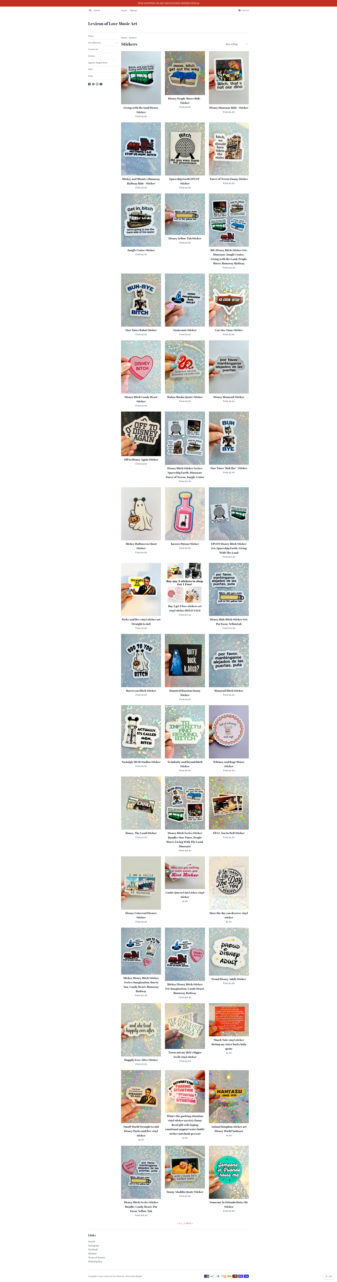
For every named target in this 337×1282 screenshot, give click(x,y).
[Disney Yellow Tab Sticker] (185, 214)
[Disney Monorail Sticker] (229, 366)
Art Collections (102, 42)
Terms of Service (96, 1257)
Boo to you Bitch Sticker (141, 690)
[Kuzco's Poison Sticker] (185, 513)
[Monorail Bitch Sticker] (229, 660)
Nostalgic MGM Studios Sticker (141, 762)
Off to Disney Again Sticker (141, 459)
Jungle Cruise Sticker (141, 250)
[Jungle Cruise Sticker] (141, 220)
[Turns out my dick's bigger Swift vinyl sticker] (185, 1026)
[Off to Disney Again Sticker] (141, 434)
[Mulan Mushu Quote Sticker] (185, 366)
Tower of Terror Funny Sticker (229, 179)
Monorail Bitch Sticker (228, 690)
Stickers (91, 56)
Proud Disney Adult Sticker (229, 979)
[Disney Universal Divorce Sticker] (141, 882)
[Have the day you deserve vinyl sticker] (229, 882)
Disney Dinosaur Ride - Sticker (228, 107)
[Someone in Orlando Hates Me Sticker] (229, 1172)
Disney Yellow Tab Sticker (184, 238)
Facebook (93, 1249)
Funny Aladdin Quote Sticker (185, 1192)
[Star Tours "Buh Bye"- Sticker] (229, 438)
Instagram (93, 1245)
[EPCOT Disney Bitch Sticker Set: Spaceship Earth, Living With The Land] (229, 513)
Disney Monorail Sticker (228, 397)
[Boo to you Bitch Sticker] (141, 660)
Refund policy (95, 1261)
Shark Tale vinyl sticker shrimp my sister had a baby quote (229, 1044)
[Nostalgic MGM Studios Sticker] (141, 731)
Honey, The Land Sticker (141, 833)
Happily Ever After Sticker (141, 1060)
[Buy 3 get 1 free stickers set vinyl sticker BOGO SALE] (185, 583)
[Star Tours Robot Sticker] (141, 300)
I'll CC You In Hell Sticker (229, 833)
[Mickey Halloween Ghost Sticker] (141, 513)
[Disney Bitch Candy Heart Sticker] (141, 366)
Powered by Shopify (134, 1276)
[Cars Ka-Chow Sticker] (229, 300)
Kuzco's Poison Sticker (185, 544)
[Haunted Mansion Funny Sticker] (185, 660)
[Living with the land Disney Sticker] (141, 77)
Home (90, 36)
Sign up (133, 10)
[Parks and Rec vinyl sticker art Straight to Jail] (141, 589)
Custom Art (93, 49)
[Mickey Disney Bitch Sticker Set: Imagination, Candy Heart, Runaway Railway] (185, 954)
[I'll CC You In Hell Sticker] (229, 803)
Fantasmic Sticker (185, 330)
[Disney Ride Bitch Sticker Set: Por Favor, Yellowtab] (229, 589)
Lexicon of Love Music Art (112, 23)
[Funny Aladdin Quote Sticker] (185, 1167)
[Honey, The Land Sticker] (141, 803)
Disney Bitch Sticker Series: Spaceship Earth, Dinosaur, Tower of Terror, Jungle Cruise (184, 472)
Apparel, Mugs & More (97, 62)
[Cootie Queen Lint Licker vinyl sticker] (185, 872)
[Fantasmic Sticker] (185, 300)
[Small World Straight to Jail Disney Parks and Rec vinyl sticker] (141, 1096)
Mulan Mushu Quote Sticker (185, 397)
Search (91, 1241)
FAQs (90, 76)
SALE (90, 69)
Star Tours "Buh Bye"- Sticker (228, 468)
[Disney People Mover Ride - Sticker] (185, 73)
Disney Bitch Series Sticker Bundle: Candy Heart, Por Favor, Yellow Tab (141, 1206)
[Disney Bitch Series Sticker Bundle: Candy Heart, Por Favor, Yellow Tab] (141, 1172)
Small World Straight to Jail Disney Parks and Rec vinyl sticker (141, 1131)
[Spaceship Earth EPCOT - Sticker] (185, 148)
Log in (124, 10)
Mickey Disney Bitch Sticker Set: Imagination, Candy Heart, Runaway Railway (185, 988)
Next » (189, 1223)
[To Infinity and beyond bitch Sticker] (185, 731)
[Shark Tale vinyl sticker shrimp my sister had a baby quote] (229, 1019)
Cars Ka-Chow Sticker (229, 330)
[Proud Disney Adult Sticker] (229, 952)
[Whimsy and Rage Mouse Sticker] (229, 731)
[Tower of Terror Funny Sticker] (229, 148)
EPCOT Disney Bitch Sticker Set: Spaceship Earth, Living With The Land (229, 548)
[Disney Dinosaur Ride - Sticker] (229, 77)
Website (92, 1253)
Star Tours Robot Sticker (141, 330)
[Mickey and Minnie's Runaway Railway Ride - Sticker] (141, 148)
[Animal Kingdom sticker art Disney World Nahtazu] (229, 1096)
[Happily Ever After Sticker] (141, 1029)
